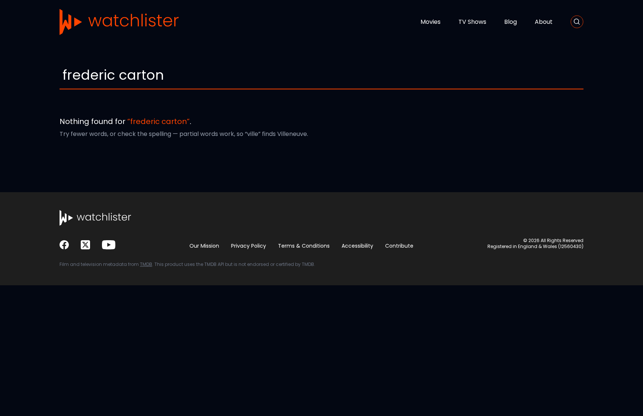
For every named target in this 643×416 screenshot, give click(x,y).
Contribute (399, 246)
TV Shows (472, 22)
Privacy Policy (248, 246)
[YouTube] (108, 245)
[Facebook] (64, 245)
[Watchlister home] (119, 22)
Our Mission (204, 246)
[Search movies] (576, 21)
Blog (510, 22)
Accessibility (357, 246)
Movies (430, 22)
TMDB (146, 264)
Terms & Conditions (304, 246)
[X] (85, 245)
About (544, 22)
